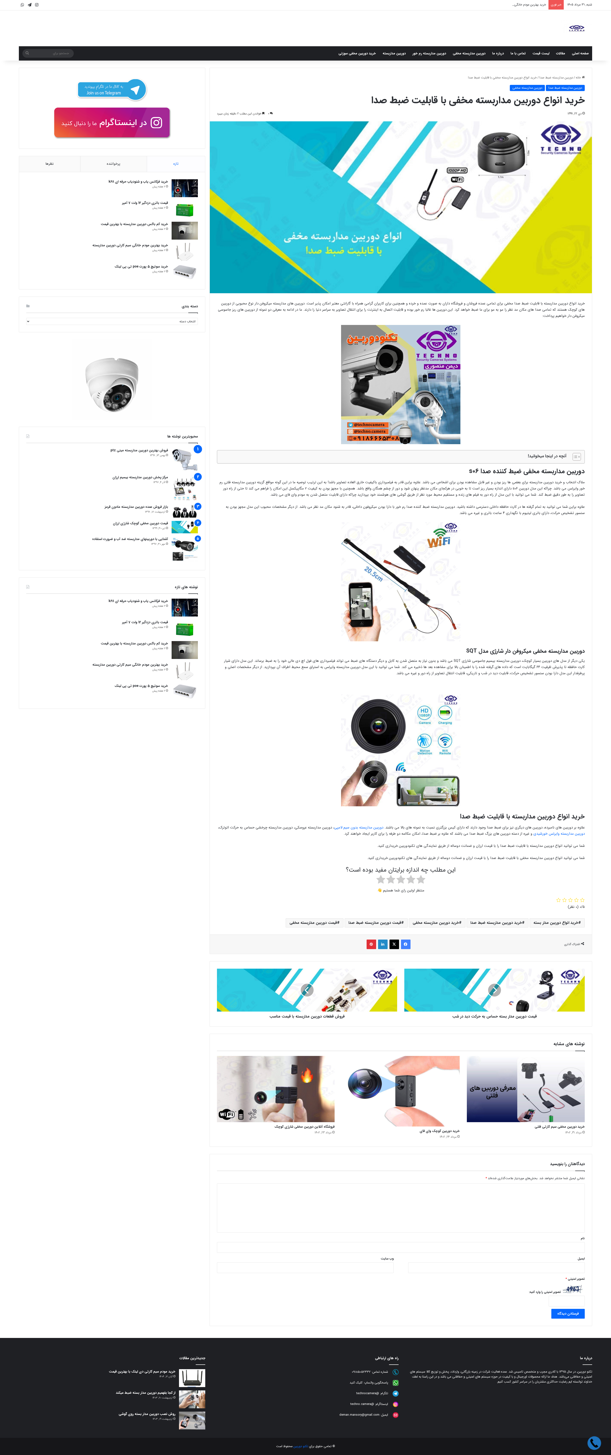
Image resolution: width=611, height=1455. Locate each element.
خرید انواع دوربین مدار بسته (555, 923)
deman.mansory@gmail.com (359, 1415)
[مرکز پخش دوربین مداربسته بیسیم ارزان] (185, 488)
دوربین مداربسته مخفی (469, 53)
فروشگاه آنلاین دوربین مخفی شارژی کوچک (304, 1126)
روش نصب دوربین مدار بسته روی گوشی (147, 1414)
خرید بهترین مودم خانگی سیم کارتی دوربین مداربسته (130, 245)
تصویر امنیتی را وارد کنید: (545, 1292)
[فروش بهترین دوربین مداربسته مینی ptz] (185, 460)
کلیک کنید (356, 1382)
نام (583, 1238)
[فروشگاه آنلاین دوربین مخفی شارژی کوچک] (276, 1089)
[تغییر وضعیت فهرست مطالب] (574, 457)
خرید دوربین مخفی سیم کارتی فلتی (560, 1126)
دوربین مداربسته (394, 53)
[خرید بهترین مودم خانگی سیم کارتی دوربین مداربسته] (185, 252)
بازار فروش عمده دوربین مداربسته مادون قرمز (136, 506)
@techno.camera (362, 1404)
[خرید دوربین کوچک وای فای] (401, 1091)
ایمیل (581, 1258)
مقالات (560, 53)
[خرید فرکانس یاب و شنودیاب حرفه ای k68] (185, 188)
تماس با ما (518, 53)
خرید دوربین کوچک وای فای (440, 1131)
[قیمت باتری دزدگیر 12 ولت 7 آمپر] (185, 209)
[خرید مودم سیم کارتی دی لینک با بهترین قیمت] (192, 1378)
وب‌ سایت (387, 1258)
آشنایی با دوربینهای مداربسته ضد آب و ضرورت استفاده (130, 539)
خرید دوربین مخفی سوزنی (357, 53)
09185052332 (361, 1372)
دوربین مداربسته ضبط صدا (556, 77)
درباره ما (498, 53)
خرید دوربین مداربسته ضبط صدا (496, 923)
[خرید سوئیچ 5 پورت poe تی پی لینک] (185, 273)
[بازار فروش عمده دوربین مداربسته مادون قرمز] (185, 511)
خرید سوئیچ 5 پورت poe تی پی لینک (141, 266)
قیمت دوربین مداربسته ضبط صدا (374, 923)
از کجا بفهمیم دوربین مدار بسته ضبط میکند (145, 1392)
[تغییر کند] (576, 28)
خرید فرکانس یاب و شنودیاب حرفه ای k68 (138, 181)
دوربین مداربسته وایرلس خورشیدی (559, 834)
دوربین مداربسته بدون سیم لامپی (359, 827)
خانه (579, 77)
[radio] (420, 880)
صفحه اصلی (580, 53)
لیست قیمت (540, 53)
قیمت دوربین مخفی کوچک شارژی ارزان (140, 523)
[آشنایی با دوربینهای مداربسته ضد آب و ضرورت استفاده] (185, 550)
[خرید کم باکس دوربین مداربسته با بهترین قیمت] (185, 231)
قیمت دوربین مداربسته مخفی (313, 923)
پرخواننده (113, 164)
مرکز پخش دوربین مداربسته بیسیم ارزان (140, 477)
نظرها (49, 164)
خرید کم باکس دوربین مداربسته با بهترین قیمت (134, 224)
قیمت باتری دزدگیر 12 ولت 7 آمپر (145, 203)
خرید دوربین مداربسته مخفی (436, 923)
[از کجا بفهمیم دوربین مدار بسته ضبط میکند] (192, 1399)
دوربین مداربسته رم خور (429, 53)
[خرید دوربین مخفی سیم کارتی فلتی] (526, 1089)
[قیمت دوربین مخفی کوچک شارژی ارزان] (185, 527)
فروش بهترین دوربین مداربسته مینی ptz (139, 450)
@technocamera (367, 1393)
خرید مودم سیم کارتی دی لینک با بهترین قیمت (142, 1371)
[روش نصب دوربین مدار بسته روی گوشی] (192, 1420)
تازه (176, 164)
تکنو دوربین (301, 1446)
